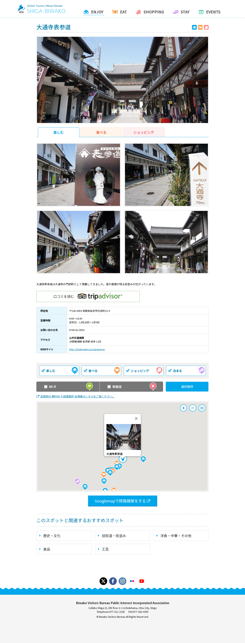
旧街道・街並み (114, 535)
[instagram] (122, 581)
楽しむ (58, 132)
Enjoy (97, 12)
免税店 (117, 386)
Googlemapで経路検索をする (120, 501)
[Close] (136, 418)
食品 (46, 548)
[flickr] (132, 581)
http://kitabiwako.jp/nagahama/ (87, 349)
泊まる (177, 370)
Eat (123, 12)
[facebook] (113, 581)
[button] (143, 459)
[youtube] (141, 581)
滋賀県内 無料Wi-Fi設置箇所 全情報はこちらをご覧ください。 (77, 396)
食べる (101, 132)
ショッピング (143, 132)
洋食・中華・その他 (175, 535)
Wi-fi (52, 386)
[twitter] (103, 581)
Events (213, 12)
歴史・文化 (51, 535)
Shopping (154, 12)
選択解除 (187, 386)
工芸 (105, 548)
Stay (185, 12)
